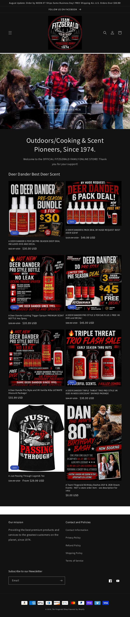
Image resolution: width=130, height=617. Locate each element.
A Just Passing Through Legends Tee (26, 476)
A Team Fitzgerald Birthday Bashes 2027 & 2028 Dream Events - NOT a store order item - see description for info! (93, 488)
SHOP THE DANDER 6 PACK (65, 109)
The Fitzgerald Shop (60, 609)
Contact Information (77, 529)
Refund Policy (73, 545)
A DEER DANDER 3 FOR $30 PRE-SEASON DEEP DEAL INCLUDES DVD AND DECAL (34, 242)
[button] (10, 32)
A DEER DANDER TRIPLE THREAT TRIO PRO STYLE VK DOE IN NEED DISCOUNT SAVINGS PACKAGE (92, 392)
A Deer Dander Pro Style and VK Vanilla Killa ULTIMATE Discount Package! (35, 391)
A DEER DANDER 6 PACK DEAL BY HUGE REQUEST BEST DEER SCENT (93, 231)
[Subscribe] (61, 581)
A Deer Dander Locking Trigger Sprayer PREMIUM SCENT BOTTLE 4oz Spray (36, 317)
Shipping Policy (74, 553)
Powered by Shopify (76, 609)
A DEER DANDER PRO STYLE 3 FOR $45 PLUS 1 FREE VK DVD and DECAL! (93, 316)
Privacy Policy (73, 537)
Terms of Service (74, 560)
